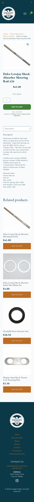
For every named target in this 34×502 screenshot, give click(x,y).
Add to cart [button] (17, 246)
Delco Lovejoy (8, 36)
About (17, 441)
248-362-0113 (17, 468)
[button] (28, 44)
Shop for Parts (17, 438)
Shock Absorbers (17, 34)
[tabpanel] (17, 160)
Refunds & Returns (17, 454)
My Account (17, 450)
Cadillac (13, 114)
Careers (17, 444)
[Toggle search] (31, 2)
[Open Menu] (25, 13)
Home (5, 34)
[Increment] (6, 100)
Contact (17, 447)
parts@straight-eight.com (17, 466)
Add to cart (17, 107)
